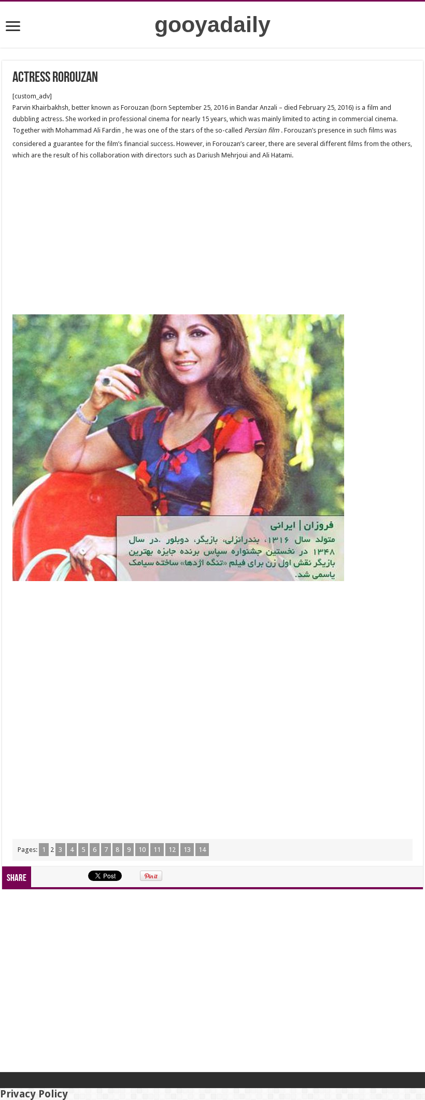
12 (172, 849)
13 (187, 849)
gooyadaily (212, 24)
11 (157, 849)
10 (142, 849)
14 (202, 849)
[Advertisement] (212, 237)
